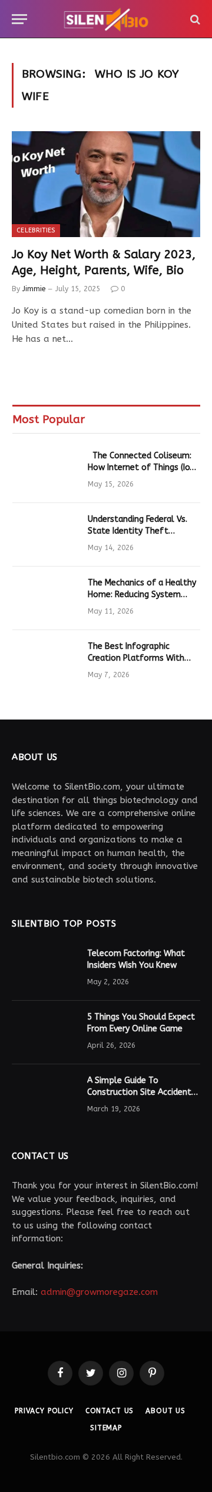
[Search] (194, 19)
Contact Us (109, 1411)
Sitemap (106, 1428)
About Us (165, 1411)
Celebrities (35, 230)
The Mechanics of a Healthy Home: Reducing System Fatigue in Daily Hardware (142, 594)
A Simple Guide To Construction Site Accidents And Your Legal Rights (141, 1092)
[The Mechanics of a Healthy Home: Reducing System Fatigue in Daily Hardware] (44, 598)
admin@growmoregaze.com (99, 1292)
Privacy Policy (44, 1411)
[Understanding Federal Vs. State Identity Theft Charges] (44, 534)
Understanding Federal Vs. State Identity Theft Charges (137, 531)
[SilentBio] (106, 19)
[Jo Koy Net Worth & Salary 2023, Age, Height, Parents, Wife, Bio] (106, 184)
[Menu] (19, 19)
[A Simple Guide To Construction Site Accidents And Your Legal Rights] (44, 1096)
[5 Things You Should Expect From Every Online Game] (44, 1032)
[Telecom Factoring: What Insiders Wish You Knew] (44, 969)
